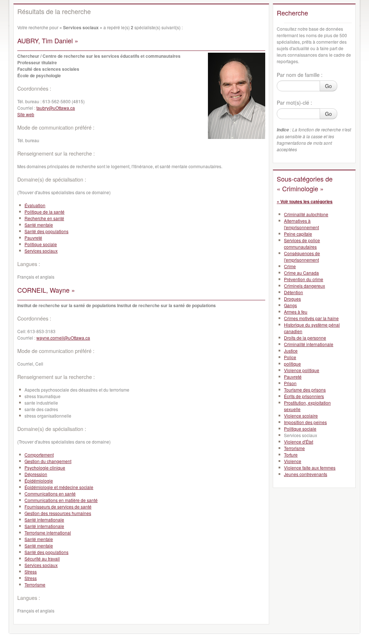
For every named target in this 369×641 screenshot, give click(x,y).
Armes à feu (295, 312)
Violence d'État (298, 442)
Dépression (36, 474)
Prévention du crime (303, 279)
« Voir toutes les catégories (305, 201)
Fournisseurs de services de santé (58, 506)
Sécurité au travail (42, 558)
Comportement (39, 455)
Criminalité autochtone (306, 214)
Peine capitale (298, 234)
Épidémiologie (39, 481)
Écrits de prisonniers (304, 396)
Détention (293, 292)
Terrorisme (35, 584)
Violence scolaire (301, 416)
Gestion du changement (48, 461)
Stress (31, 571)
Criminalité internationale (308, 344)
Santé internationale (44, 519)
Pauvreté (33, 238)
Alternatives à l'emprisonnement (301, 224)
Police (290, 357)
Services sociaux (41, 251)
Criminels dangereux (304, 286)
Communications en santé (50, 493)
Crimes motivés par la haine (311, 318)
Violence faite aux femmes (309, 468)
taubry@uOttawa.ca (55, 108)
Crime (290, 266)
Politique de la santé (45, 212)
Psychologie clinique (45, 468)
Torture (291, 455)
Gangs (290, 305)
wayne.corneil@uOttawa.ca (63, 338)
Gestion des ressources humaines (58, 513)
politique (292, 364)
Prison (290, 383)
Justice (291, 351)
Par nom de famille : (300, 74)
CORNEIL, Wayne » (46, 290)
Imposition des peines (305, 422)
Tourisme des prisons (305, 390)
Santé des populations (46, 231)
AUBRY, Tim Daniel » (47, 40)
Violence (292, 461)
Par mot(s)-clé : (294, 102)
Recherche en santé (44, 218)
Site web (25, 114)
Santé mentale (39, 225)
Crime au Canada (301, 273)
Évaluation (35, 205)
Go (328, 86)
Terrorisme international (48, 532)
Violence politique (301, 370)
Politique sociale (41, 244)
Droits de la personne (305, 338)
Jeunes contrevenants (305, 474)
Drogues (292, 299)
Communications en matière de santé (61, 500)
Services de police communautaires (302, 243)
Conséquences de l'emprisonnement (302, 256)
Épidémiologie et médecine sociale (59, 487)
